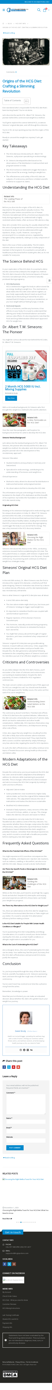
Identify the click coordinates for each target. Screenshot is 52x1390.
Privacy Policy (20, 1359)
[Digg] (31, 1050)
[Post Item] (26, 1190)
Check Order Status (10, 1293)
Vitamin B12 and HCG (10, 1316)
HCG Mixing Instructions (11, 1305)
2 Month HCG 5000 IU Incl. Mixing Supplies (23, 387)
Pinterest (13, 1067)
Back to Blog (10, 33)
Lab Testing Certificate (11, 1312)
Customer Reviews (9, 1301)
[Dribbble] (21, 1050)
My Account (7, 1289)
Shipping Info (7, 1324)
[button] (17, 1219)
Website (9, 1137)
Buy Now (11, 398)
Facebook (4, 1067)
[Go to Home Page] (3, 23)
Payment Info (7, 1320)
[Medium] (28, 1050)
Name (9, 1118)
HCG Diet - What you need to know (15, 1297)
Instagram (14, 1261)
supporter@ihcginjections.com (17, 1250)
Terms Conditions (32, 1359)
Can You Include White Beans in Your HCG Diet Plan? (22, 1210)
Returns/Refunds (8, 1359)
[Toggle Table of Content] (25, 101)
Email (18, 1067)
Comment (10, 1093)
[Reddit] (24, 1050)
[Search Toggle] (39, 10)
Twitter (9, 1067)
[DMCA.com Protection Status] (10, 1371)
